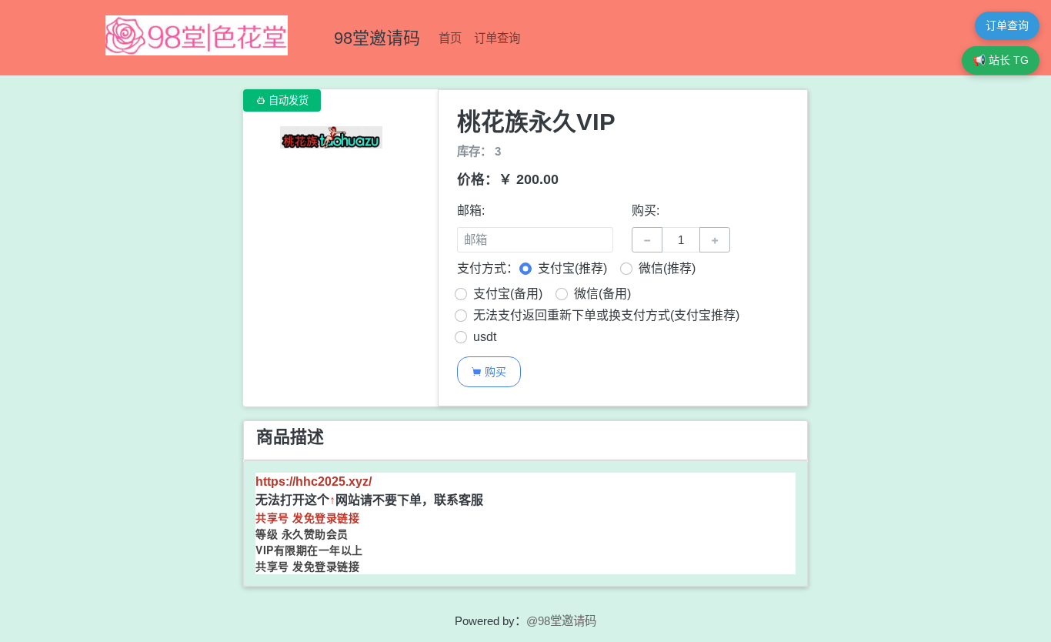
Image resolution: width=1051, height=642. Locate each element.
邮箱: (471, 210)
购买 (488, 371)
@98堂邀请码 (561, 620)
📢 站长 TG (1001, 60)
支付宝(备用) (507, 293)
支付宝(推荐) (572, 268)
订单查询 (497, 38)
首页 (450, 38)
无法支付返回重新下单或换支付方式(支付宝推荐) (606, 315)
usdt (484, 336)
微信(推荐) (667, 268)
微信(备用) (602, 293)
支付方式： (488, 268)
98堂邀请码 (377, 38)
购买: (645, 210)
